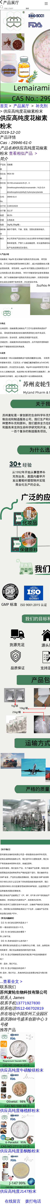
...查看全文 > (11, 981)
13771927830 (28, 1003)
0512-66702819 (30, 1008)
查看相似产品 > (23, 153)
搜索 (27, 8)
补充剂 (42, 106)
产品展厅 (21, 106)
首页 (4, 106)
